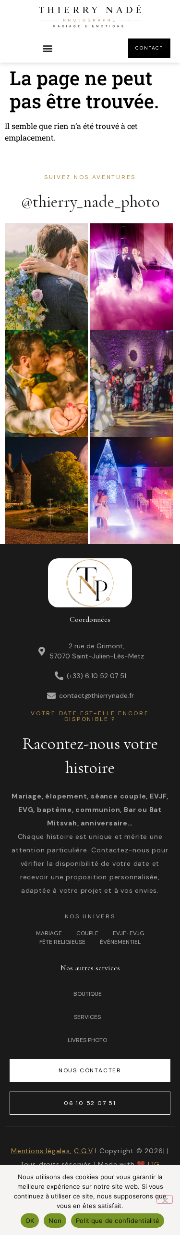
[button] (47, 48)
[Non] (164, 1199)
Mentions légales (40, 1150)
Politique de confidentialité (117, 1220)
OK (30, 1220)
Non (54, 1220)
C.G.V (83, 1150)
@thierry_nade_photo (90, 202)
